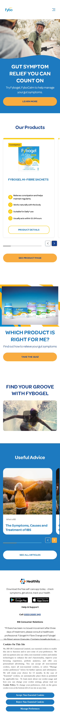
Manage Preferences (30, 709)
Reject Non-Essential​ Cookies (30, 702)
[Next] (54, 243)
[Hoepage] (8, 9)
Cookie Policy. (9, 685)
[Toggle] (53, 9)
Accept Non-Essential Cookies (30, 695)
